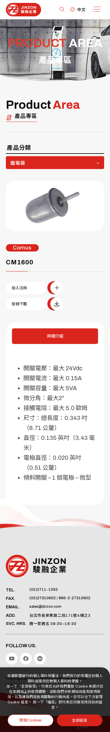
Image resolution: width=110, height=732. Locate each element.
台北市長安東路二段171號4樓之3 (60, 616)
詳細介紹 (55, 336)
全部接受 (79, 720)
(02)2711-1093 (43, 590)
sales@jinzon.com (45, 606)
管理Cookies (30, 720)
